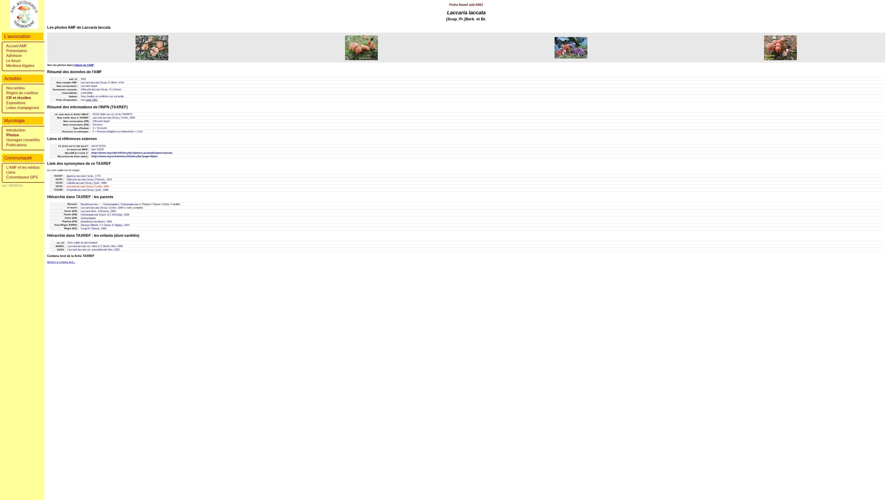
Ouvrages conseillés (23, 140)
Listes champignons (22, 108)
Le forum (13, 61)
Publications (16, 145)
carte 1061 (92, 99)
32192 (95, 114)
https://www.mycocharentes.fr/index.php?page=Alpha (124, 156)
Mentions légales (20, 66)
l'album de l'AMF (84, 65)
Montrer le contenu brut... (61, 262)
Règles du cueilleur (22, 93)
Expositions (15, 103)
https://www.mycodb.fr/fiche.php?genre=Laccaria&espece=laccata (131, 152)
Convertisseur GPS (22, 177)
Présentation (16, 51)
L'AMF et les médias (23, 167)
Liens (10, 172)
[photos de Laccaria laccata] (152, 47)
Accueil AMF (16, 46)
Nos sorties (15, 88)
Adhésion (14, 56)
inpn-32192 (97, 149)
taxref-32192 (98, 145)
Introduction (15, 130)
